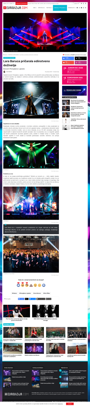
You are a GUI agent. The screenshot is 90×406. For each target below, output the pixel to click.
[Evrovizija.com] (15, 7)
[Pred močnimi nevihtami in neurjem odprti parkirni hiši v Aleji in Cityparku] (7, 372)
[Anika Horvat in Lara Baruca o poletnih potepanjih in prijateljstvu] (13, 348)
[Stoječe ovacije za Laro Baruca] (34, 348)
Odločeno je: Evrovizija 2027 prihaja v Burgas (38, 3)
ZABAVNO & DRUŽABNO (59, 7)
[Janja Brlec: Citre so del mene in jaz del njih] (66, 121)
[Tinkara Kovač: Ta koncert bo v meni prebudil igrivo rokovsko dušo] (34, 332)
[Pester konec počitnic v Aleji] (7, 379)
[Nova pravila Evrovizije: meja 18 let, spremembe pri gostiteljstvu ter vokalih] (64, 379)
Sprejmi (70, 403)
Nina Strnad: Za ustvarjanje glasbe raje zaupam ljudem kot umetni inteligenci (78, 102)
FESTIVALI (48, 7)
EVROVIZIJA (41, 7)
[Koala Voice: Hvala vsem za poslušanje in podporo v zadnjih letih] (13, 332)
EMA (34, 7)
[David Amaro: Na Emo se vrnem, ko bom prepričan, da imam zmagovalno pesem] (66, 114)
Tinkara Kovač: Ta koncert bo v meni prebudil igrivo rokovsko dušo (33, 340)
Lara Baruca (37, 293)
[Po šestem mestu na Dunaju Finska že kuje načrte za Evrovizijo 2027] (7, 385)
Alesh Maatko (9, 71)
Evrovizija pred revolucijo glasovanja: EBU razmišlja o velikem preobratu (49, 378)
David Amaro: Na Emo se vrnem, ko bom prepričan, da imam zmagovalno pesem (78, 114)
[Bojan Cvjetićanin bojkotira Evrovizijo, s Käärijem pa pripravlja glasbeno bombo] (66, 127)
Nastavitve (60, 403)
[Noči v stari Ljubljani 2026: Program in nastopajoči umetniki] (64, 372)
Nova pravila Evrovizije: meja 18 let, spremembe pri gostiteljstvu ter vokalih (77, 378)
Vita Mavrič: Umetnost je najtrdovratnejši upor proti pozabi (77, 108)
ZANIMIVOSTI (71, 7)
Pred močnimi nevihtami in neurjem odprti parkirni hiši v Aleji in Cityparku (20, 372)
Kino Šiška (47, 293)
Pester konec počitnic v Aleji (19, 377)
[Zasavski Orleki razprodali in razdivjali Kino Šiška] (55, 332)
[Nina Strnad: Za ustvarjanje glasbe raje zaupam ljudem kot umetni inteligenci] (66, 102)
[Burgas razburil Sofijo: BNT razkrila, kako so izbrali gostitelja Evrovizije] (64, 385)
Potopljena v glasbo (25, 293)
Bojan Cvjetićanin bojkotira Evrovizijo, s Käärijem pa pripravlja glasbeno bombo (77, 127)
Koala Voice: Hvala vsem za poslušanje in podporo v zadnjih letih (12, 340)
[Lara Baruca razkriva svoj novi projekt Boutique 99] (77, 348)
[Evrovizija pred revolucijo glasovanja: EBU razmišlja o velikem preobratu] (36, 379)
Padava (15, 293)
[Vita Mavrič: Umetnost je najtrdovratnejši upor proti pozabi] (66, 108)
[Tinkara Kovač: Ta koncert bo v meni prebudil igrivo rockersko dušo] (55, 348)
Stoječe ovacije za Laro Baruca (32, 355)
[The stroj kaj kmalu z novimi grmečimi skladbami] (77, 332)
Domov (5, 54)
